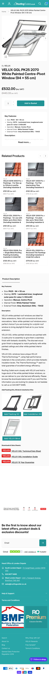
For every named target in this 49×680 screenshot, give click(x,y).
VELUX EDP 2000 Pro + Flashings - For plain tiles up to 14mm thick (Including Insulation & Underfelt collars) (35, 219)
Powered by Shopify (29, 676)
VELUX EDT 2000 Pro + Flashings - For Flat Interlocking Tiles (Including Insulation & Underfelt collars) (35, 185)
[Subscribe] (42, 542)
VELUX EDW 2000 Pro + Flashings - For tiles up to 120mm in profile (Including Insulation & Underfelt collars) (13, 185)
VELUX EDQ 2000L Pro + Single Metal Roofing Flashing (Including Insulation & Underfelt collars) (12, 254)
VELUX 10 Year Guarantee (23, 462)
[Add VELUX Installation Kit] (33, 416)
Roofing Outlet (22, 676)
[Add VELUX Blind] (12, 440)
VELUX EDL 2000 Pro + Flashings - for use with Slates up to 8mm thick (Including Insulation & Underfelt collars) (12, 219)
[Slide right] (45, 38)
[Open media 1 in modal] (24, 38)
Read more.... (24, 142)
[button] (3, 3)
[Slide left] (4, 38)
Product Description (11, 279)
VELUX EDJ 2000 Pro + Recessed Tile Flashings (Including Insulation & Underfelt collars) (35, 253)
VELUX (6, 66)
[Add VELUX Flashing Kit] (12, 416)
